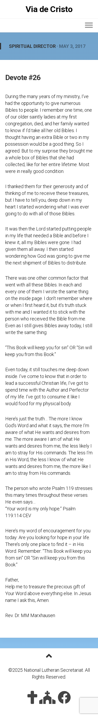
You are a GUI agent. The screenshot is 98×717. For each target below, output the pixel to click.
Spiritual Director (32, 46)
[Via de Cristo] (32, 697)
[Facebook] (64, 697)
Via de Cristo (49, 9)
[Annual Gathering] (47, 697)
